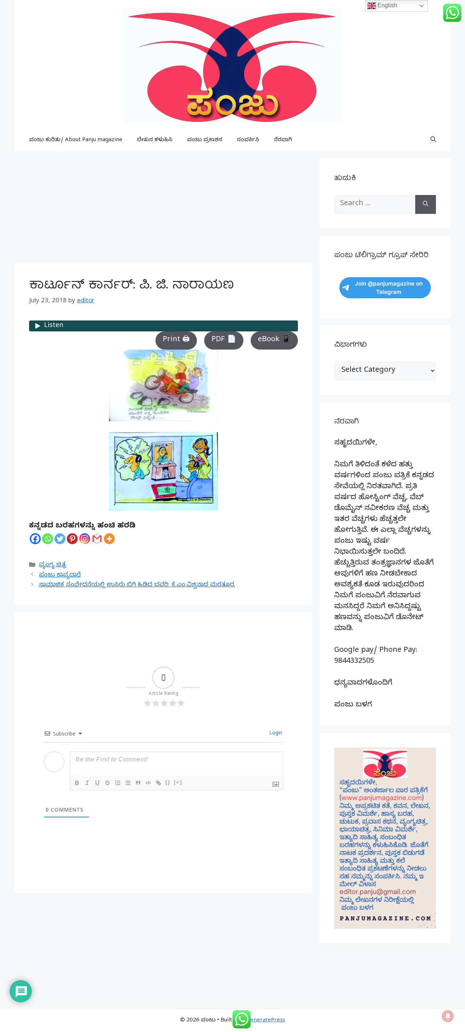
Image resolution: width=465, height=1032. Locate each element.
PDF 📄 (223, 340)
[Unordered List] (128, 782)
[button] (433, 140)
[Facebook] (35, 538)
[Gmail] (97, 538)
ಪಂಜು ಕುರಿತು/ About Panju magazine (75, 140)
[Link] (158, 782)
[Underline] (97, 782)
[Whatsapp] (47, 538)
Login (275, 733)
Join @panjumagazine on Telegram (388, 287)
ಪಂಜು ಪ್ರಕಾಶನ (204, 140)
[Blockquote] (138, 782)
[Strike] (107, 782)
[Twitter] (59, 538)
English (386, 5)
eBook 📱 (274, 340)
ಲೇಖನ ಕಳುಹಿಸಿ (155, 140)
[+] (178, 782)
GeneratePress (265, 1020)
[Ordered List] (118, 782)
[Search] (425, 204)
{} (167, 782)
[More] (109, 538)
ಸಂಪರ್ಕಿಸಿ (248, 140)
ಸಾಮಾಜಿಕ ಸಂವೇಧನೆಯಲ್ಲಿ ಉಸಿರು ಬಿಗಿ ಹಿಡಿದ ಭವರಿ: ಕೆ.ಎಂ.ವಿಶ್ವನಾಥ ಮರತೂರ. (137, 585)
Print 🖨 (176, 340)
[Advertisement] (163, 209)
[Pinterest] (72, 538)
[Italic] (87, 782)
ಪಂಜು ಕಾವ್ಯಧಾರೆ (60, 575)
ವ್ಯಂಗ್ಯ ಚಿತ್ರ (52, 565)
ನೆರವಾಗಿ (283, 140)
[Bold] (77, 782)
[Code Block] (148, 782)
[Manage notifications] (448, 1016)
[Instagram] (84, 538)
